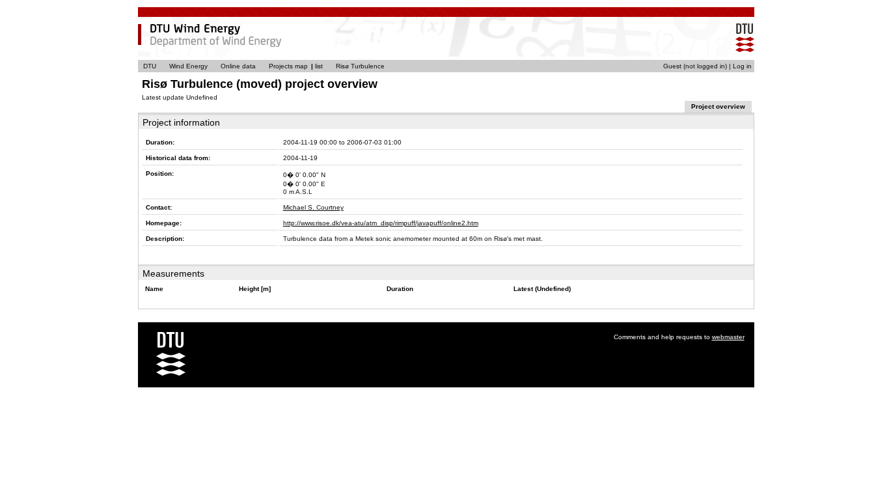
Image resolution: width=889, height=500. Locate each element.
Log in (742, 66)
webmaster (728, 336)
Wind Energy (188, 66)
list (319, 66)
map (301, 66)
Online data (238, 66)
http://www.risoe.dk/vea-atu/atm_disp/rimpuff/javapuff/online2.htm (380, 223)
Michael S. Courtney (313, 207)
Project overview (718, 106)
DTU (149, 66)
